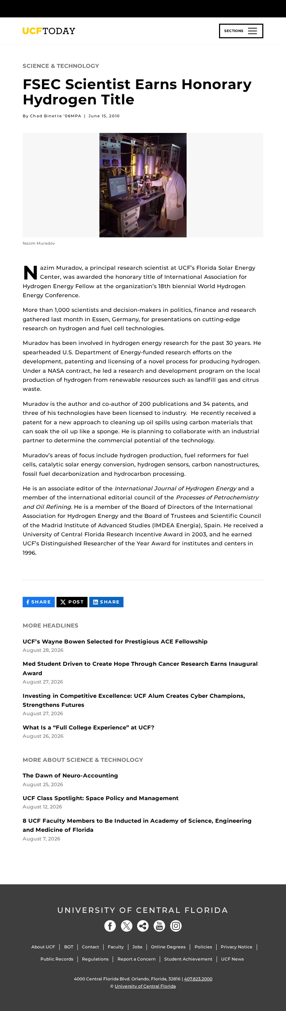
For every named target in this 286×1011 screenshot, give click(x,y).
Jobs (137, 946)
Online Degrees (168, 946)
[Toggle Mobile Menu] (261, 8)
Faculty (116, 946)
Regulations (95, 959)
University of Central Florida (143, 910)
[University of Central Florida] (69, 8)
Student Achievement (188, 959)
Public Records (56, 959)
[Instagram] (176, 926)
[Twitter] (127, 926)
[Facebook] (110, 926)
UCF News (232, 959)
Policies (203, 946)
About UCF (43, 946)
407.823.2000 (198, 978)
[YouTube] (159, 926)
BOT (68, 946)
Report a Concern (137, 959)
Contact (90, 946)
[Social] (143, 926)
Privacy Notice (237, 946)
